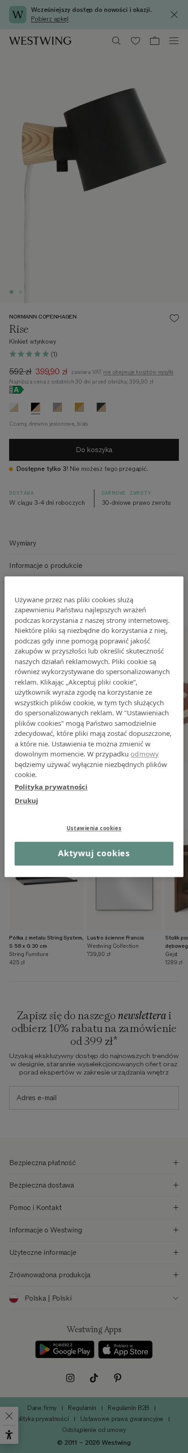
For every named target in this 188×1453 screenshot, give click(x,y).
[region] (94, 726)
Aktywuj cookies (94, 853)
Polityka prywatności (51, 786)
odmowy (145, 753)
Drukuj (26, 800)
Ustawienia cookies (94, 828)
